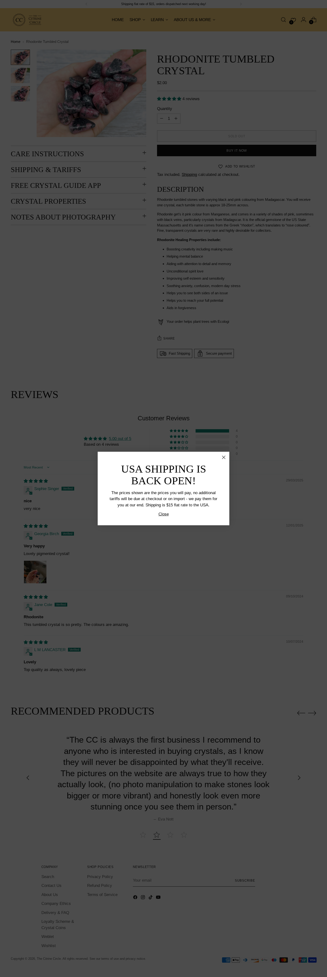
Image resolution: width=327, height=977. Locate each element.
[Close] (223, 457)
